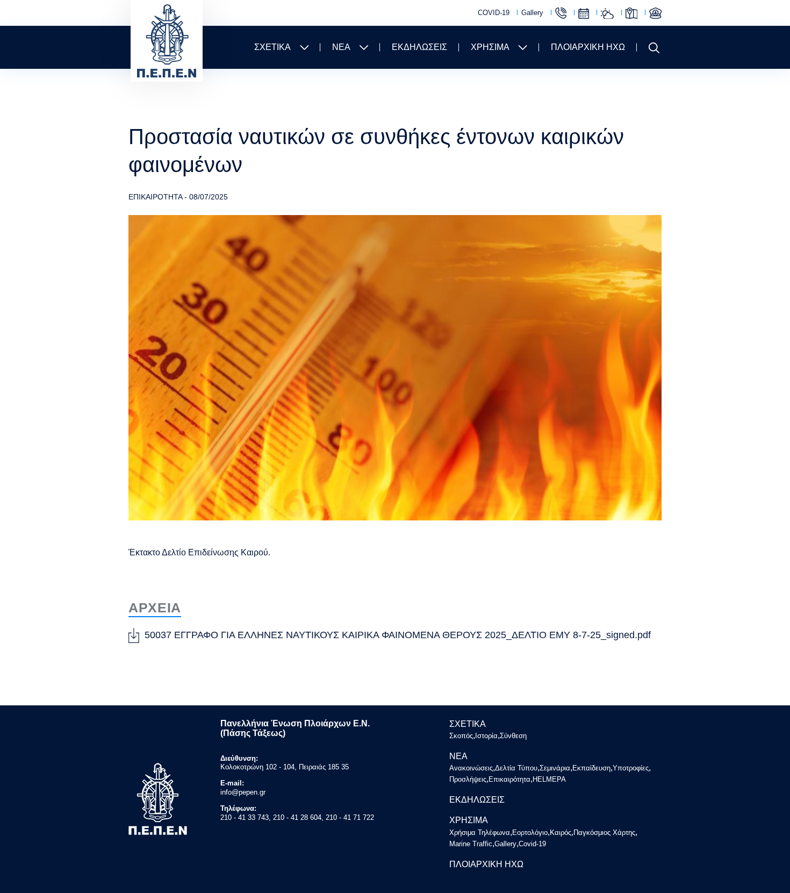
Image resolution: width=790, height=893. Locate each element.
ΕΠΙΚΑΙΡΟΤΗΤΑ (155, 196)
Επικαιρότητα (509, 779)
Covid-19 (532, 844)
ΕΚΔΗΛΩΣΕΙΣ (419, 47)
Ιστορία (486, 736)
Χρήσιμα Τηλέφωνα (560, 13)
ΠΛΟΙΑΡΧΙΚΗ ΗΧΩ (588, 47)
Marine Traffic (655, 13)
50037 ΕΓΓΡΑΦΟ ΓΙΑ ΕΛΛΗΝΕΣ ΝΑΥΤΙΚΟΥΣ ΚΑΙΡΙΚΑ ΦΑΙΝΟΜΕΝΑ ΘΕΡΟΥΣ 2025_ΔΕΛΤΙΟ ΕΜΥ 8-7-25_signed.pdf (398, 635)
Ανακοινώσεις (471, 768)
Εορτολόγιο (583, 13)
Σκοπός (461, 736)
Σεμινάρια (555, 768)
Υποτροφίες (631, 768)
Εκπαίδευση (591, 768)
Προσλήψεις (467, 779)
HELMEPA (549, 779)
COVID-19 (493, 13)
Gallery (532, 13)
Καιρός (607, 13)
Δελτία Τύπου (516, 768)
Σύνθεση (513, 736)
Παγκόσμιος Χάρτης (631, 13)
